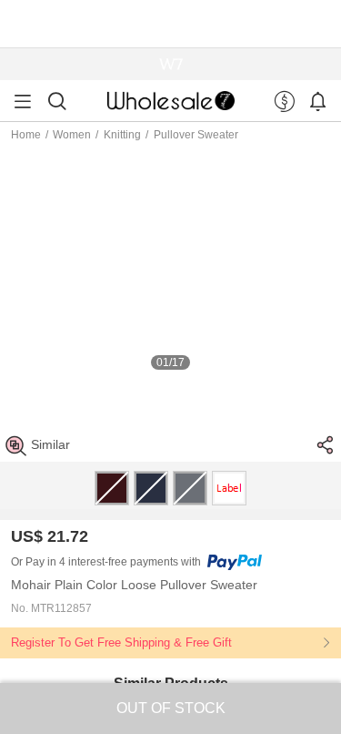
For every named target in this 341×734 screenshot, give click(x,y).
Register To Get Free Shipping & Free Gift (121, 642)
